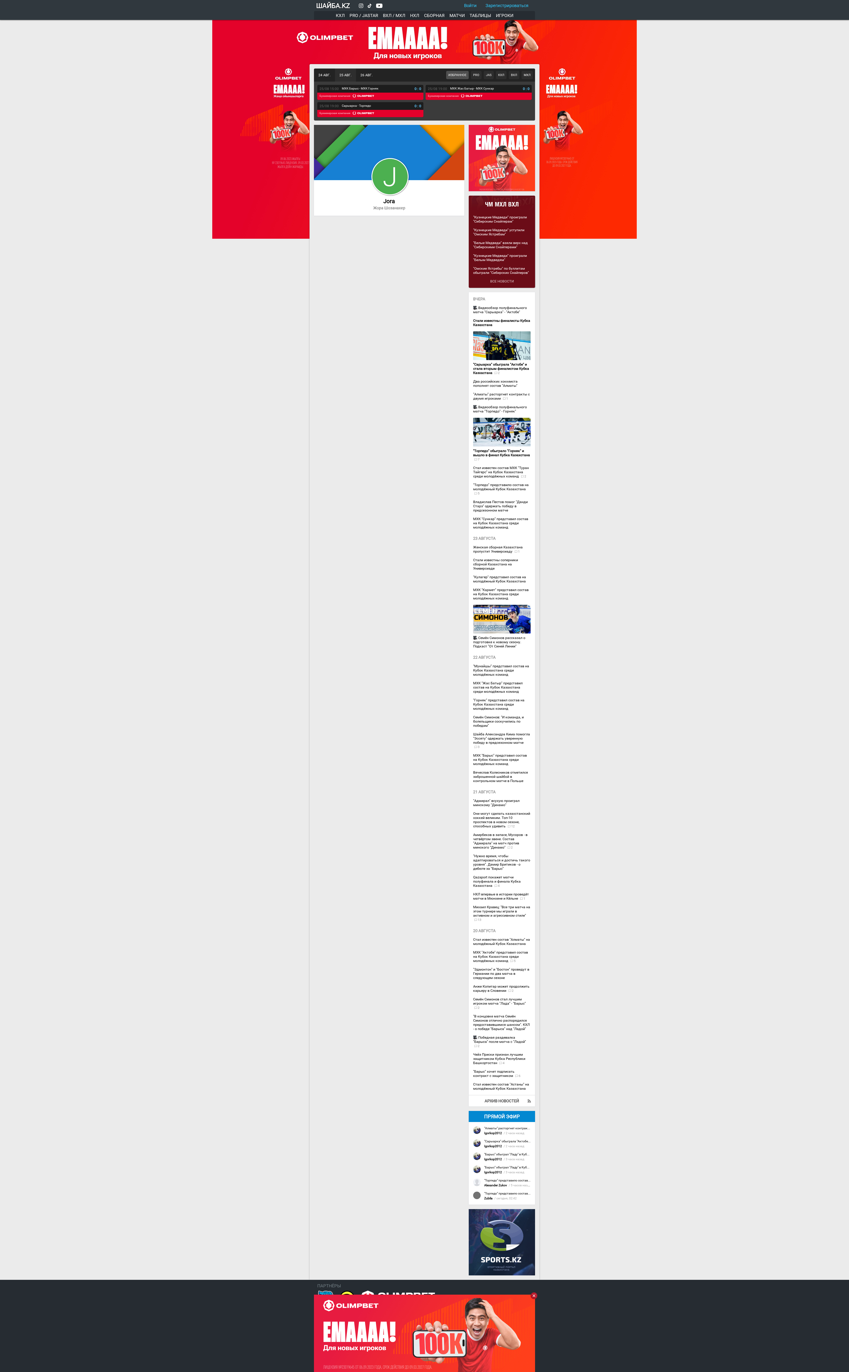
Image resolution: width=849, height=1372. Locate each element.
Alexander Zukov (495, 1185)
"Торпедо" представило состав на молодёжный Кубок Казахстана (501, 487)
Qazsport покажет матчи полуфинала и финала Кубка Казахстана (497, 881)
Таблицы (480, 15)
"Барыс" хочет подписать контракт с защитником (493, 1073)
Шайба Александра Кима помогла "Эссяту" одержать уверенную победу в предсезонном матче (501, 738)
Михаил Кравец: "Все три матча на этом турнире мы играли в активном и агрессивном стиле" (501, 911)
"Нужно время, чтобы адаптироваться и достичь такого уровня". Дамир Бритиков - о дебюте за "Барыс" (501, 862)
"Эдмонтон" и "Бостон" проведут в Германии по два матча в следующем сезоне (501, 973)
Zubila (488, 1198)
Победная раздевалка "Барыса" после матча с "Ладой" (499, 1039)
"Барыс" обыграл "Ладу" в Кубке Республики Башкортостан (527, 1154)
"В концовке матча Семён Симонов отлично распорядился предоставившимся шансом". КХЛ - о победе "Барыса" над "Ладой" (501, 1022)
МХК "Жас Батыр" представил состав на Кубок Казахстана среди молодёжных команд (498, 687)
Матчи (457, 15)
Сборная (434, 15)
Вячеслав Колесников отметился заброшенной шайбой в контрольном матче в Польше (500, 776)
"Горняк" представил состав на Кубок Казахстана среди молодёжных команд (498, 704)
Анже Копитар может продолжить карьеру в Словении (501, 988)
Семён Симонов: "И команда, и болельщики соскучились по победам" (498, 721)
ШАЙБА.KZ (333, 6)
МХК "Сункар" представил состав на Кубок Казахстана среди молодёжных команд (500, 523)
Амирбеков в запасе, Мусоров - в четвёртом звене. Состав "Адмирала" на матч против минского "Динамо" (500, 841)
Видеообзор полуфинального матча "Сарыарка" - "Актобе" (500, 310)
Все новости (502, 281)
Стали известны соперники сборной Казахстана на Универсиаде (495, 564)
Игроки (504, 15)
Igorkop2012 (493, 1133)
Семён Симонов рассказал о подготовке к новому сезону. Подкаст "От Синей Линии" (499, 642)
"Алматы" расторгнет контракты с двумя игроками (501, 396)
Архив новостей (502, 1101)
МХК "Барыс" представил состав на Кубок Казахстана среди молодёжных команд (500, 759)
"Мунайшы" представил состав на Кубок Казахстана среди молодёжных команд (501, 670)
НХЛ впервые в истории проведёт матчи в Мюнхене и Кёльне (501, 896)
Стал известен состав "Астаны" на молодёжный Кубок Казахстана (501, 1086)
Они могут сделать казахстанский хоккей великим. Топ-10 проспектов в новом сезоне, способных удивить (501, 819)
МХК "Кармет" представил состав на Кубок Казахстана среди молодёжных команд (501, 594)
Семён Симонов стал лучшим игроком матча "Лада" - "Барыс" (499, 1001)
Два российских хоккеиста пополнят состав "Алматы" (495, 383)
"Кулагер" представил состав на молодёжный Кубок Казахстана (499, 579)
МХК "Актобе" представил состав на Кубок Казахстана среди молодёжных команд (500, 956)
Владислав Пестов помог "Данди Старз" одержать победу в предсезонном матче (500, 506)
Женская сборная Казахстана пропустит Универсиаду (498, 549)
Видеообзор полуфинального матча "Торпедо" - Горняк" (500, 409)
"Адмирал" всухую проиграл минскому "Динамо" (496, 803)
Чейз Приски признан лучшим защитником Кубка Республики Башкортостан (499, 1058)
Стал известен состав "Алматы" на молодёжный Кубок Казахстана (501, 941)
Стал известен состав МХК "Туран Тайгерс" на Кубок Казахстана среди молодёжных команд (501, 472)
